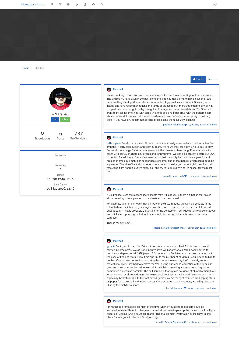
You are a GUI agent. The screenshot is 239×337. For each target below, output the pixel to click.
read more (211, 125)
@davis (111, 246)
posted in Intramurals (184, 125)
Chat (55, 119)
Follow (65, 119)
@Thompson (114, 143)
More (213, 80)
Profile (199, 79)
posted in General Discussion (180, 322)
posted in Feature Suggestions (179, 228)
